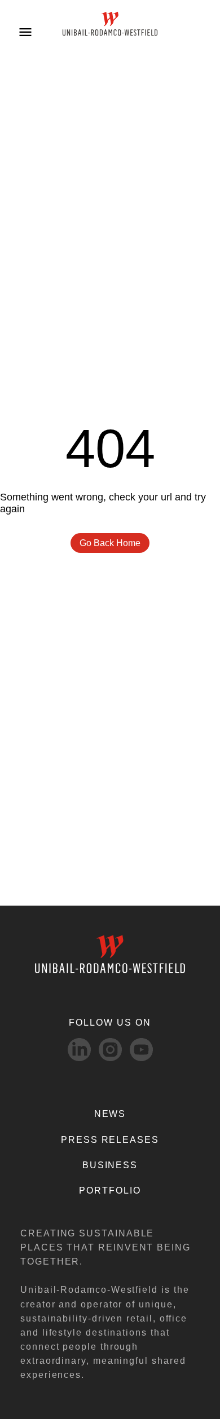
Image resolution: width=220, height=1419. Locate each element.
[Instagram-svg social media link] (110, 1049)
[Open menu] (25, 31)
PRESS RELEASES (110, 1140)
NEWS (110, 1114)
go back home (110, 543)
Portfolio (109, 1190)
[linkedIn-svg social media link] (79, 1049)
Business (110, 1165)
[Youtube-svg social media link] (141, 1049)
